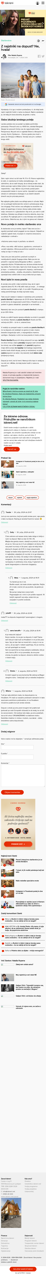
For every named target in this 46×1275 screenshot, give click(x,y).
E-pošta (4, 753)
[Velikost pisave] (43, 41)
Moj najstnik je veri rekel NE (25, 482)
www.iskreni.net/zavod (9, 1196)
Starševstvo (6, 40)
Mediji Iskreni (30, 1238)
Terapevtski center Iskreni (34, 1243)
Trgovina (4, 1246)
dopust (10, 497)
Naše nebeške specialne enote (27, 881)
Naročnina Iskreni (7, 1238)
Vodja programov (31, 1186)
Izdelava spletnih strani (8, 1262)
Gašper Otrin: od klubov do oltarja (28, 996)
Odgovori (4, 522)
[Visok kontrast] (38, 41)
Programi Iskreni (31, 1241)
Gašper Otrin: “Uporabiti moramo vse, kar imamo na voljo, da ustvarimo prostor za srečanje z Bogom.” (30, 987)
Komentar (5, 763)
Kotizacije (4, 1248)
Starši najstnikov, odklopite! (25, 472)
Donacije (4, 1241)
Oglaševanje (5, 1251)
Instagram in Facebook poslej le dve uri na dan (29, 892)
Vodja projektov (31, 1189)
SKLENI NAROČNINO (23, 1269)
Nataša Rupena (17, 55)
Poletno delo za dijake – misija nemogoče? (27, 950)
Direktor (28, 1181)
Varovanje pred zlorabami (34, 1251)
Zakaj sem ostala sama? (24, 964)
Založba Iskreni (30, 1248)
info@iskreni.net (9, 1191)
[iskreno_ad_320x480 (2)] (18, 849)
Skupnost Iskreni (31, 1246)
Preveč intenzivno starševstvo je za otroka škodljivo (29, 860)
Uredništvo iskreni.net (33, 1184)
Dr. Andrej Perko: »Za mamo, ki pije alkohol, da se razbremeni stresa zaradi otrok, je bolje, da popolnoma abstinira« (24, 928)
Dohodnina (5, 1243)
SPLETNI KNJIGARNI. (11, 380)
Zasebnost (14, 1260)
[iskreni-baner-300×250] (17, 169)
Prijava (37, 3)
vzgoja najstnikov (32, 497)
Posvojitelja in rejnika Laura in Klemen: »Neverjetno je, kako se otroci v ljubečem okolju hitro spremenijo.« (30, 903)
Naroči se (11, 449)
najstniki (19, 497)
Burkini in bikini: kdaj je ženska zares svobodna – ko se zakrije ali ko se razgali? (22, 920)
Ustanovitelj (29, 1191)
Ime (3, 744)
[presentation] (3, 23)
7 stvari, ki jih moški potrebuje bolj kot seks (30, 871)
